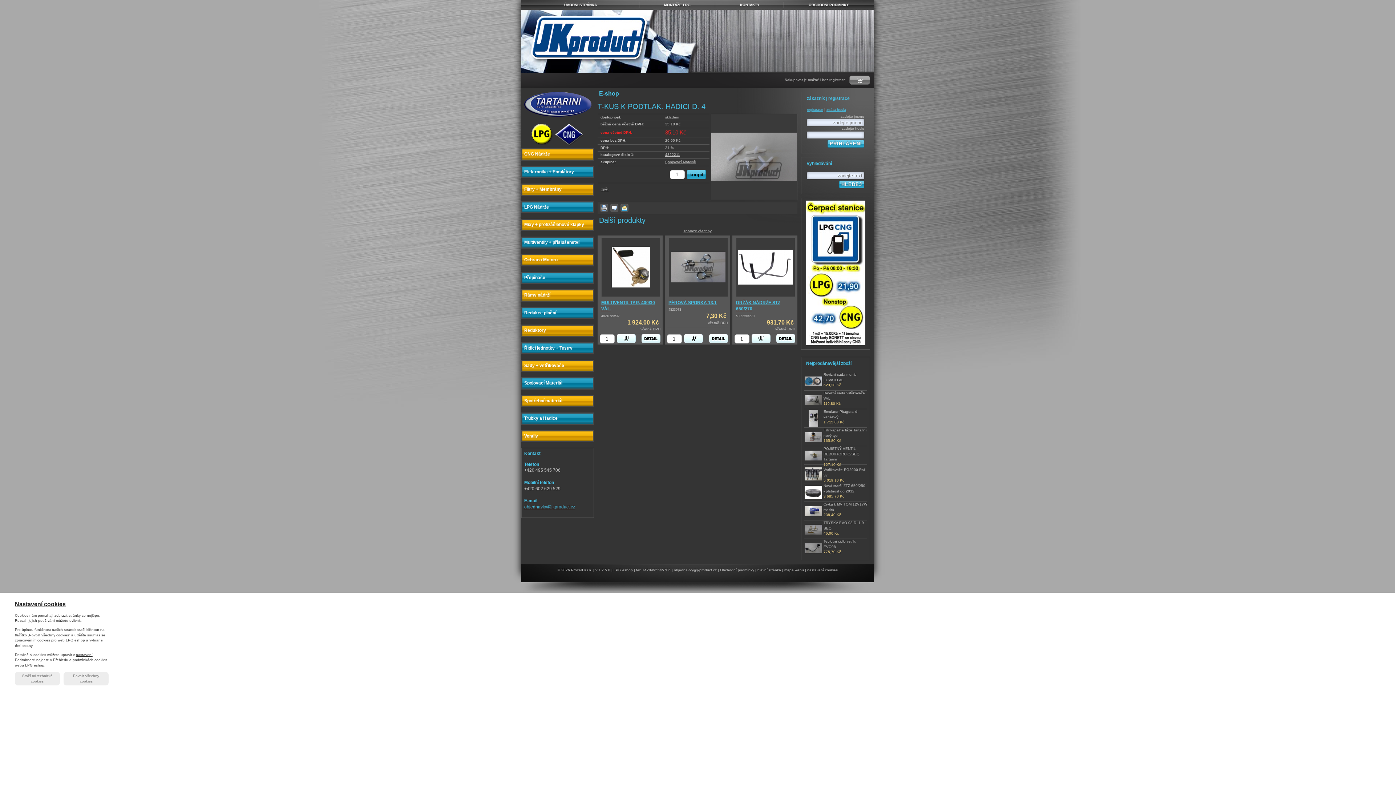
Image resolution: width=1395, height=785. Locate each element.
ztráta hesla (836, 110)
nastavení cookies (822, 570)
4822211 (672, 155)
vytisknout (604, 208)
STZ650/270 (745, 316)
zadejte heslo (853, 128)
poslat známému (624, 208)
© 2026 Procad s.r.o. (575, 570)
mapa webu (794, 570)
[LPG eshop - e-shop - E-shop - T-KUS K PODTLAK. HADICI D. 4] (611, 41)
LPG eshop (623, 570)
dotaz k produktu (614, 208)
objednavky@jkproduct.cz (549, 507)
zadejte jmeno (852, 116)
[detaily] (651, 338)
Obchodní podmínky (737, 570)
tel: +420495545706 (653, 570)
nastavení (84, 655)
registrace (815, 110)
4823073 (674, 309)
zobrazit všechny (698, 231)
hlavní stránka (769, 570)
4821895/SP (610, 316)
